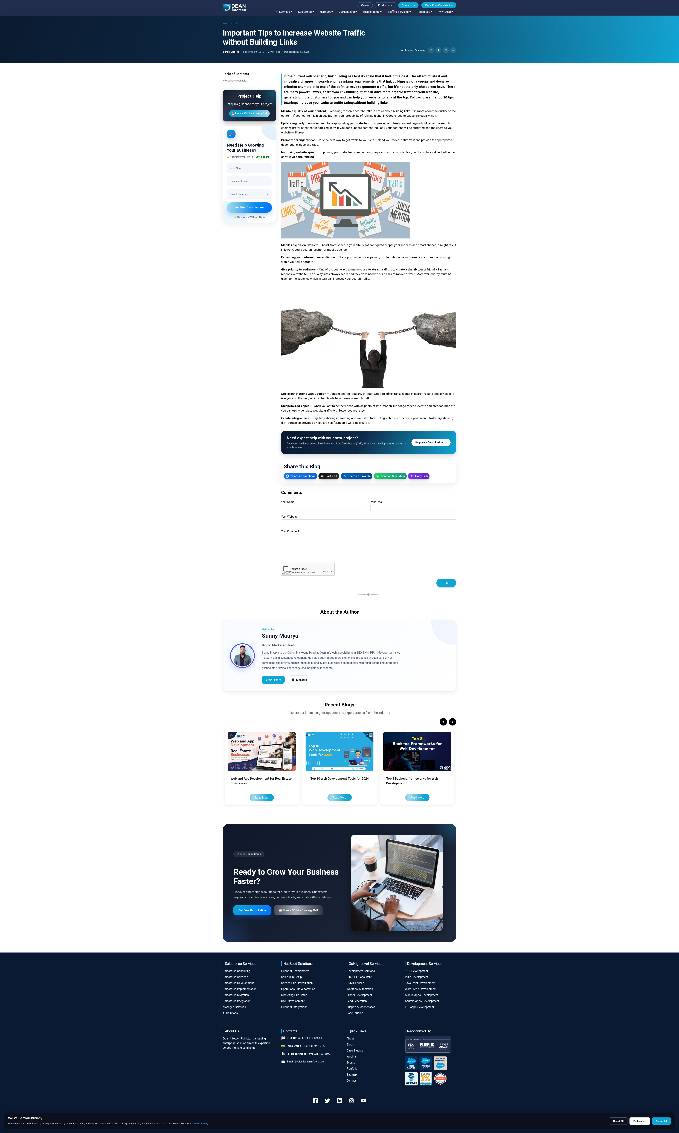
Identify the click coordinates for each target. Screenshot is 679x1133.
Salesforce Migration (236, 995)
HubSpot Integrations (294, 1007)
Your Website (289, 516)
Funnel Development (359, 995)
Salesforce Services (235, 977)
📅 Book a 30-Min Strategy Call (249, 113)
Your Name (287, 502)
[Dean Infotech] (234, 8)
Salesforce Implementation (239, 989)
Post (446, 582)
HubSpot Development (295, 971)
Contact (406, 5)
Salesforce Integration (236, 1001)
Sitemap (352, 1074)
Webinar (352, 1056)
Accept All (661, 1121)
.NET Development (416, 971)
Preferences (639, 1121)
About (350, 1038)
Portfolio (352, 1068)
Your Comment (290, 531)
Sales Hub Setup (291, 977)
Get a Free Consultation (438, 5)
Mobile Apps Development (421, 995)
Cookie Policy (200, 1123)
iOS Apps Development (419, 1007)
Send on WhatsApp (393, 476)
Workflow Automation (360, 989)
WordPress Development (420, 989)
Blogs (350, 1044)
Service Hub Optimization (297, 983)
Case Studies (355, 1013)
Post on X (332, 476)
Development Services (361, 971)
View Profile (273, 679)
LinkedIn (301, 679)
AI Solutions (230, 1013)
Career (365, 5)
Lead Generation (357, 1001)
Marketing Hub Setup (294, 995)
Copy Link (421, 475)
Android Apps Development (422, 1001)
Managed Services (234, 1007)
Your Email (376, 502)
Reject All (618, 1121)
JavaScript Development (420, 983)
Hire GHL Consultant (359, 977)
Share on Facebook (303, 476)
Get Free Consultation (249, 207)
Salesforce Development (238, 983)
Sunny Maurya (231, 51)
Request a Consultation (431, 442)
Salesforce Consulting (236, 971)
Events (351, 1062)
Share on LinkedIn (359, 476)
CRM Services (355, 983)
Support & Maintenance (361, 1007)
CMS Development (292, 1001)
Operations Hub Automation (298, 989)
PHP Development (416, 977)
